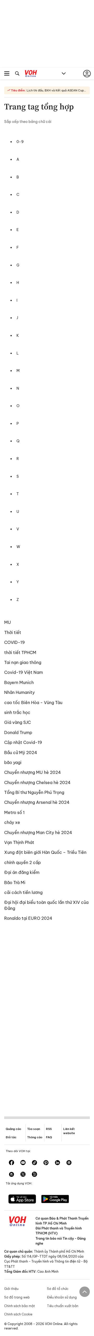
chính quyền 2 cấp (22, 862)
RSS (49, 1129)
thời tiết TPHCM (20, 652)
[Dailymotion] (34, 1174)
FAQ (49, 1137)
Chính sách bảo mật (19, 1306)
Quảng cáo (13, 1129)
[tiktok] (34, 1163)
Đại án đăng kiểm (21, 872)
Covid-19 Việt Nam (23, 672)
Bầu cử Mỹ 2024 (20, 752)
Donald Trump (18, 732)
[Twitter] (23, 1174)
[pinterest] (46, 1163)
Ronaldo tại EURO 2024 (28, 918)
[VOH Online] (31, 74)
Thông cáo (34, 1137)
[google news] (69, 1163)
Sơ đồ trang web (17, 1297)
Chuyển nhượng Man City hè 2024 (38, 832)
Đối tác (11, 1137)
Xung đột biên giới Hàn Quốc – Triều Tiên (45, 852)
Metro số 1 (14, 812)
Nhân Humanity (19, 692)
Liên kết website (69, 1131)
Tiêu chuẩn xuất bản (62, 1306)
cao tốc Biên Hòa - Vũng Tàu (33, 702)
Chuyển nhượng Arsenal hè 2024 (36, 802)
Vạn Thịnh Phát (19, 842)
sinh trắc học (17, 712)
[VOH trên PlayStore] (55, 1199)
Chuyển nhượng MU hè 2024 (32, 772)
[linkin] (57, 1163)
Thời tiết (12, 632)
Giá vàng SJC (17, 722)
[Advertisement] (47, 1018)
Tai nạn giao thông (22, 662)
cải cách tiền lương (23, 892)
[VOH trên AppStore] (22, 1199)
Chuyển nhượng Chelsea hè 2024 (37, 782)
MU (7, 622)
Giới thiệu (11, 1289)
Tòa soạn (33, 1129)
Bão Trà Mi (14, 882)
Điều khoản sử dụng (62, 1297)
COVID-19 (14, 642)
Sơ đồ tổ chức (57, 1289)
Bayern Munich (19, 682)
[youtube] (23, 1163)
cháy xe (12, 822)
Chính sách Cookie (18, 1314)
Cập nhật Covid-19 (23, 742)
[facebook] (11, 1163)
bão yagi (12, 762)
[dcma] (11, 1174)
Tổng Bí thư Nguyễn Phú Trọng (34, 792)
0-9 (20, 141)
